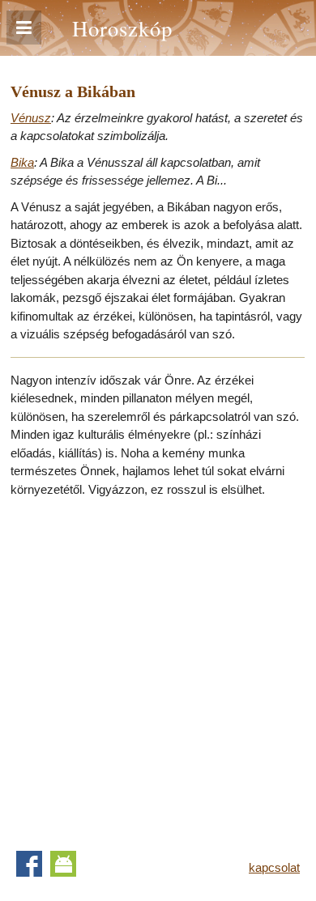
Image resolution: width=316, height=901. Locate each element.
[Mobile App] (63, 864)
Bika (22, 162)
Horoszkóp (122, 28)
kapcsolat (274, 867)
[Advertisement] (158, 669)
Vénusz (31, 118)
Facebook (29, 864)
